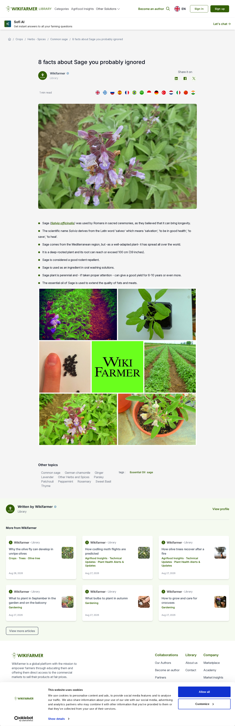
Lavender (47, 477)
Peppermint (65, 481)
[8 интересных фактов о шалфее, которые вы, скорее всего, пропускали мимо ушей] (112, 92)
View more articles (22, 631)
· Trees (21, 558)
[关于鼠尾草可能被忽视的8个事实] (186, 92)
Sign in (199, 8)
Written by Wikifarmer (35, 507)
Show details (56, 718)
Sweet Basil (103, 481)
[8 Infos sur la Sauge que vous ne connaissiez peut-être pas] (127, 92)
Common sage (59, 39)
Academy (209, 670)
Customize (202, 703)
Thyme (45, 486)
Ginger (99, 472)
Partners (160, 677)
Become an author (151, 9)
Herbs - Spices (37, 39)
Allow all (204, 691)
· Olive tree (33, 558)
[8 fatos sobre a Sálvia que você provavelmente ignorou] (134, 92)
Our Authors (163, 663)
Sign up (220, 8)
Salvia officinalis (62, 223)
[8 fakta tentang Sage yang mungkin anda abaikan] (149, 92)
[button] (180, 9)
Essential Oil (137, 472)
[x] (194, 78)
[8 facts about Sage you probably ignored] (97, 92)
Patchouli (47, 481)
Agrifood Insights (82, 9)
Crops (19, 39)
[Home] (9, 39)
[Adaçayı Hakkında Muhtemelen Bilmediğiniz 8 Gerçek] (164, 92)
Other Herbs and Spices (73, 477)
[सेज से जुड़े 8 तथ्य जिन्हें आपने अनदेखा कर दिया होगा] (193, 92)
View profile (220, 509)
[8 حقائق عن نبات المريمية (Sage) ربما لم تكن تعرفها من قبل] (142, 92)
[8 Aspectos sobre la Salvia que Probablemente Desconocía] (120, 92)
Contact (190, 670)
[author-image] (10, 509)
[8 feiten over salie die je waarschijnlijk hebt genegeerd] (171, 92)
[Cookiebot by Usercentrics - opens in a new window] (24, 719)
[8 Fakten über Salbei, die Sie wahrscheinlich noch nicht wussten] (156, 92)
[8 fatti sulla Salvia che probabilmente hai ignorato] (178, 92)
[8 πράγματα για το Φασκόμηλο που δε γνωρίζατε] (105, 92)
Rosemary (84, 481)
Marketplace (211, 663)
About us (191, 663)
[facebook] (185, 78)
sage (150, 472)
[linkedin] (176, 78)
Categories (62, 9)
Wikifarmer (57, 73)
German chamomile (77, 472)
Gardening (15, 607)
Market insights (213, 677)
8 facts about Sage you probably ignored (97, 39)
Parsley (99, 477)
